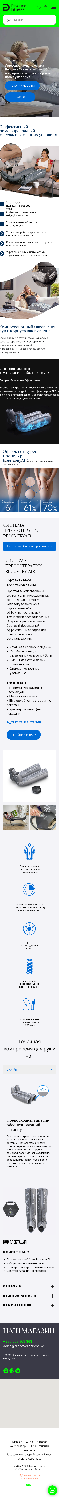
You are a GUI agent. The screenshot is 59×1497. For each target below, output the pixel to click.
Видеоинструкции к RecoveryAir (24, 722)
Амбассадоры (18, 1446)
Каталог (42, 1442)
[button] (39, 7)
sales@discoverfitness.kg (23, 1346)
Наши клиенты (40, 1446)
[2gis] (11, 1370)
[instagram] (5, 1370)
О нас (29, 1442)
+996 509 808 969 (17, 1341)
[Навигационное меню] (53, 7)
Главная (17, 1442)
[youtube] (17, 1370)
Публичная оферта (29, 1475)
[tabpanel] (29, 563)
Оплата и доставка (29, 1458)
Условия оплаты (29, 1478)
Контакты (29, 1450)
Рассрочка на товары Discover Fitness (29, 1454)
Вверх (28, 1485)
